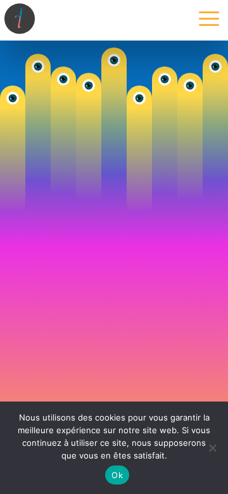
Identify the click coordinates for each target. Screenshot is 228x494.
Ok (117, 475)
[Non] (212, 447)
